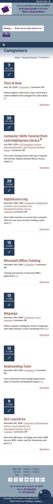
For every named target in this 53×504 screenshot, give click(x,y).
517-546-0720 (30, 489)
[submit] (6, 34)
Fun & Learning (20, 206)
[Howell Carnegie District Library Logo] (6, 3)
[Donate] (37, 480)
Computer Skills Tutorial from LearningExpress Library (25, 138)
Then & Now (13, 83)
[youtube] (26, 480)
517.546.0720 (27, 8)
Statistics (39, 501)
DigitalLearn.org (16, 199)
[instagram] (16, 480)
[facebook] (10, 480)
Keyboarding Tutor (17, 366)
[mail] (21, 480)
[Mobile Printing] (32, 480)
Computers (24, 87)
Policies (29, 501)
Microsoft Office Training (22, 260)
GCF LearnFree (14, 419)
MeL (25, 147)
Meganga (10, 313)
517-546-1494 (29, 492)
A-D (21, 144)
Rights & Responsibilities (33, 11)
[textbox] (28, 28)
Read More (44, 104)
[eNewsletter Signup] (43, 480)
